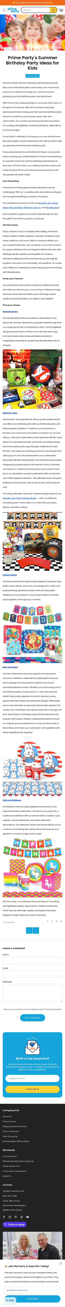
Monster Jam (44, 203)
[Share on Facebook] (48, 921)
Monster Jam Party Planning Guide (19, 498)
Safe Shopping (10, 1136)
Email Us (7, 1176)
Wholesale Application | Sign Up (18, 1161)
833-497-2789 (10, 1196)
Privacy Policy (9, 1121)
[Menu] (4, 10)
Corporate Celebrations (14, 1171)
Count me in (32, 1089)
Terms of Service (11, 1131)
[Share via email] (61, 921)
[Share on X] (52, 921)
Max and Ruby (16, 207)
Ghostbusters (52, 207)
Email (5, 968)
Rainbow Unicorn (32, 207)
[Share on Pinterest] (56, 921)
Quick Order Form (11, 1166)
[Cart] (61, 10)
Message (7, 981)
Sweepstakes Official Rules (16, 1141)
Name (6, 954)
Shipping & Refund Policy (15, 1126)
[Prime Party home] (13, 10)
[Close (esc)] (61, 1264)
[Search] (53, 10)
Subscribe (32, 1299)
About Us (7, 1116)
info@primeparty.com (13, 1191)
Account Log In (10, 1156)
